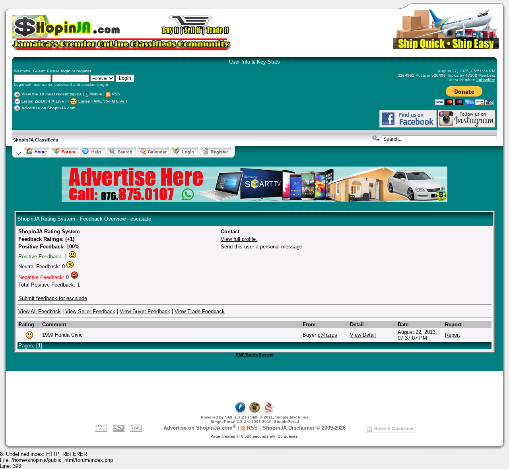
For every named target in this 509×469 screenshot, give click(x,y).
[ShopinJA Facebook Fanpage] (408, 126)
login (65, 71)
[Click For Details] (254, 200)
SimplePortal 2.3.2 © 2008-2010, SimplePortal (254, 421)
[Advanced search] (376, 138)
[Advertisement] (107, 119)
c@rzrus (327, 335)
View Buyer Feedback (145, 311)
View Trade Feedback (200, 311)
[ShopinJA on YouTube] (268, 412)
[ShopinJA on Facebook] (240, 412)
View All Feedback (39, 311)
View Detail (363, 335)
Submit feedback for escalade (52, 298)
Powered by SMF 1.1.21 (224, 417)
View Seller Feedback (90, 311)
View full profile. (239, 239)
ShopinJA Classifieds (35, 140)
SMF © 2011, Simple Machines (279, 417)
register (83, 71)
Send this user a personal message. (262, 247)
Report (452, 335)
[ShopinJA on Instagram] (466, 126)
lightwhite (485, 80)
